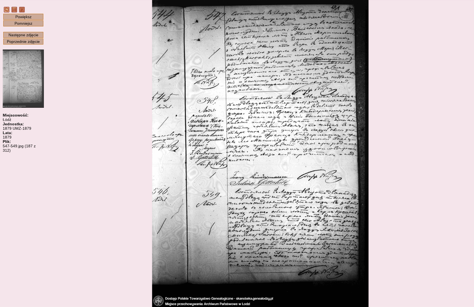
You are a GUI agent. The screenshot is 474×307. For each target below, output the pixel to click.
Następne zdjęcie (23, 35)
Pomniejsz (23, 23)
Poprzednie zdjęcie (23, 41)
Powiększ (23, 17)
